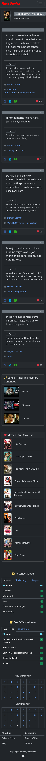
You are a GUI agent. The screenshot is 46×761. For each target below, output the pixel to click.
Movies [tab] (7, 580)
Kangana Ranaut (14, 286)
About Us (6, 733)
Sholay (6, 663)
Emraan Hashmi (14, 84)
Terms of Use (31, 738)
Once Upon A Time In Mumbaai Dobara (18, 641)
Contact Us (30, 733)
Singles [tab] (35, 580)
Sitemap (29, 743)
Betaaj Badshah (10, 658)
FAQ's (5, 743)
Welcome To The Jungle (14, 606)
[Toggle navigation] (40, 3)
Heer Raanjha (9, 647)
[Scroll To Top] (23, 756)
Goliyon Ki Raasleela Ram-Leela (17, 652)
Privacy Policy (8, 738)
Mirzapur (7, 590)
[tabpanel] (23, 598)
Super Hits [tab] (9, 628)
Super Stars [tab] (23, 628)
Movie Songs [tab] (21, 580)
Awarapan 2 (8, 611)
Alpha (5, 601)
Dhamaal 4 (8, 595)
